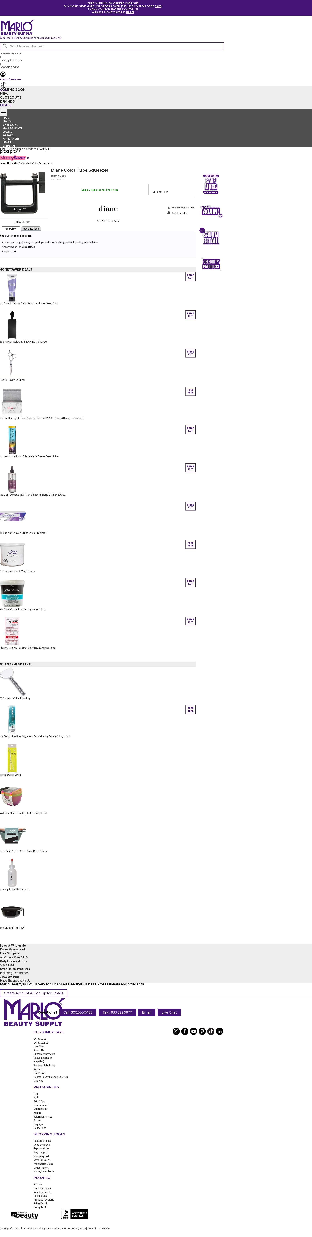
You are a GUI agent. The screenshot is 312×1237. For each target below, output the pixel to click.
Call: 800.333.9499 (77, 1012)
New (4, 94)
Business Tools (42, 1188)
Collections (40, 1128)
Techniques (40, 1195)
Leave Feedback (43, 1057)
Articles (38, 1184)
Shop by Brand (42, 1144)
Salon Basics (41, 1108)
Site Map (38, 1080)
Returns (38, 1069)
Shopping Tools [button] (12, 60)
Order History (41, 1167)
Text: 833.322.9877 (117, 1012)
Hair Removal (41, 1105)
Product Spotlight (44, 1199)
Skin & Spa (39, 1101)
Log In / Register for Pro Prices (99, 189)
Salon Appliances (43, 1116)
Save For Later (42, 1160)
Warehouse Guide (43, 1164)
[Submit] (4, 46)
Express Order (42, 1148)
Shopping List (41, 1156)
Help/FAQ (39, 1061)
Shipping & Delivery (44, 1065)
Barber (37, 1120)
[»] (9, 153)
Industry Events (43, 1192)
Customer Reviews (44, 1054)
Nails (36, 1097)
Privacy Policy (79, 1228)
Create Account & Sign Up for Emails (33, 993)
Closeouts (10, 97)
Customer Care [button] (11, 53)
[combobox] (112, 46)
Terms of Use (64, 1228)
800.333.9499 (10, 67)
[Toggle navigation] (3, 112)
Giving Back (40, 1207)
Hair (36, 1093)
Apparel (38, 1112)
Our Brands (40, 1073)
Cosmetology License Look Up (51, 1077)
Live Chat (169, 1012)
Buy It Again (40, 1152)
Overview (10, 228)
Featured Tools (42, 1140)
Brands (7, 101)
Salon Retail (40, 1203)
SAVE (158, 6)
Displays (9, 145)
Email (146, 1012)
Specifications (31, 228)
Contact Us (40, 1038)
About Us (39, 1050)
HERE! (130, 12)
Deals (6, 105)
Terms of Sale (93, 1228)
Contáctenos (41, 1042)
